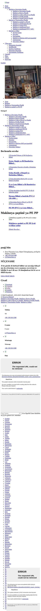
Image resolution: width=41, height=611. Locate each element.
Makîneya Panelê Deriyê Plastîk (23, 18)
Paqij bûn (8, 59)
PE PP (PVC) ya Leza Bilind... (21, 208)
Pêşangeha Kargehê (15, 45)
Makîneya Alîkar (14, 31)
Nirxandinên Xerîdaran (16, 52)
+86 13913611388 (10, 317)
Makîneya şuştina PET (20, 25)
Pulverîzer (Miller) (18, 41)
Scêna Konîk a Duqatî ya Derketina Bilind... (19, 174)
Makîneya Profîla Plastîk (20, 16)
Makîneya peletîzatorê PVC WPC (23, 29)
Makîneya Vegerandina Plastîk (18, 20)
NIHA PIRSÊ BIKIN (7, 276)
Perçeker (15, 34)
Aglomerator (17, 40)
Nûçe (6, 56)
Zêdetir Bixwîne (14, 229)
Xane (6, 6)
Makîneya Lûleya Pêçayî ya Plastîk (24, 15)
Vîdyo (7, 58)
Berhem (7, 7)
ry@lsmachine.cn (10, 333)
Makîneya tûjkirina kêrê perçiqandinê (24, 38)
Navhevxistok (17, 33)
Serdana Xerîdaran (14, 49)
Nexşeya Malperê (8, 297)
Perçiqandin (16, 36)
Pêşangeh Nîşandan (15, 50)
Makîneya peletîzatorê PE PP (22, 24)
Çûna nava (8, 43)
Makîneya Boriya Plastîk (20, 13)
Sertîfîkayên (12, 47)
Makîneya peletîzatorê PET (21, 27)
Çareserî (7, 54)
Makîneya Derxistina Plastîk (17, 9)
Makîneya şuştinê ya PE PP (21, 22)
